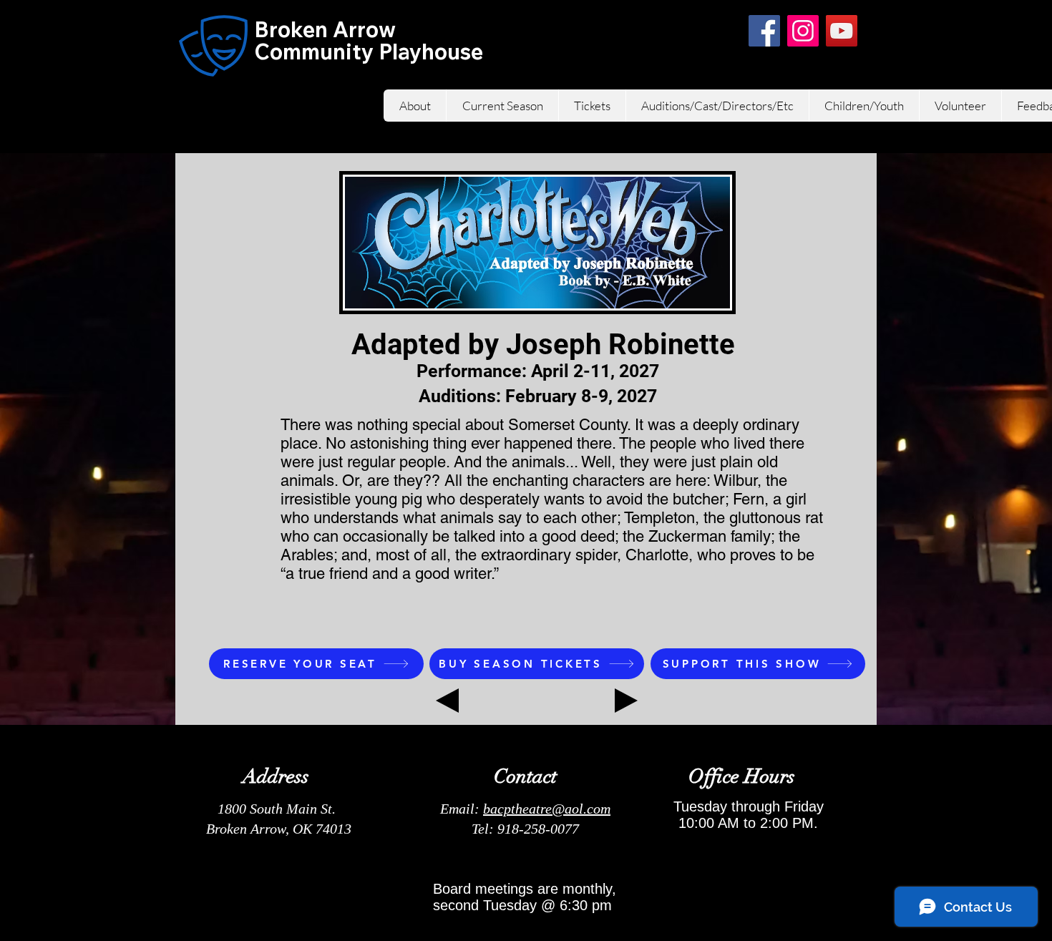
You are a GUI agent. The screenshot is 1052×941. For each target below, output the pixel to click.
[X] (725, 31)
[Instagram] (803, 31)
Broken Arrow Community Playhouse (368, 40)
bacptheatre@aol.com (546, 808)
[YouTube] (841, 31)
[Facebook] (764, 31)
